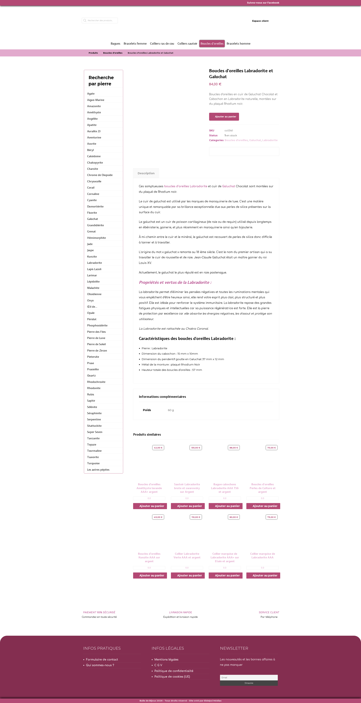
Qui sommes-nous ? (100, 665)
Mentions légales (166, 659)
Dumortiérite (95, 206)
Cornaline (93, 194)
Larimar (92, 275)
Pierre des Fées (96, 332)
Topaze (91, 444)
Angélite (92, 119)
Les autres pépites (98, 469)
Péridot (91, 319)
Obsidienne (94, 294)
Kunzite (92, 256)
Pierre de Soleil (96, 344)
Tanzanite (93, 438)
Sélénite (92, 407)
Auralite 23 (94, 131)
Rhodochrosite (96, 382)
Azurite (91, 143)
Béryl (90, 150)
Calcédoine (94, 156)
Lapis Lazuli (94, 269)
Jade (90, 244)
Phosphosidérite (97, 325)
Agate (90, 93)
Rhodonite (93, 388)
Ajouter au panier (225, 116)
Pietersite (93, 357)
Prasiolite (93, 369)
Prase (90, 363)
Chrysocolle (94, 181)
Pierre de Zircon (97, 350)
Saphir (91, 400)
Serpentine (94, 419)
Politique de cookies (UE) (172, 676)
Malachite (93, 288)
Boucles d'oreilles (236, 140)
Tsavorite (93, 457)
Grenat (91, 231)
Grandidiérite (95, 225)
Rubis (90, 394)
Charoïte (92, 169)
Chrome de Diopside (100, 175)
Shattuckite (94, 426)
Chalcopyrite (95, 162)
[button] (216, 151)
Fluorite (92, 212)
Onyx (90, 300)
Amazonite (94, 106)
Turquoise (93, 463)
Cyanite (92, 200)
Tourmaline (94, 451)
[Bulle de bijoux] (82, 53)
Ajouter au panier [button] (151, 506)
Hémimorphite (96, 238)
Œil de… (92, 306)
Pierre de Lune (96, 338)
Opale (90, 313)
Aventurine (94, 137)
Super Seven (94, 432)
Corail (90, 187)
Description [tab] (146, 173)
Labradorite (270, 140)
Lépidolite (93, 281)
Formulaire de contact (102, 659)
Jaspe (90, 250)
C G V (158, 665)
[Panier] (276, 20)
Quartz (91, 375)
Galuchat (255, 140)
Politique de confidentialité (173, 671)
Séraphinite (94, 413)
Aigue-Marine (95, 100)
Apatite (91, 125)
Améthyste (94, 112)
